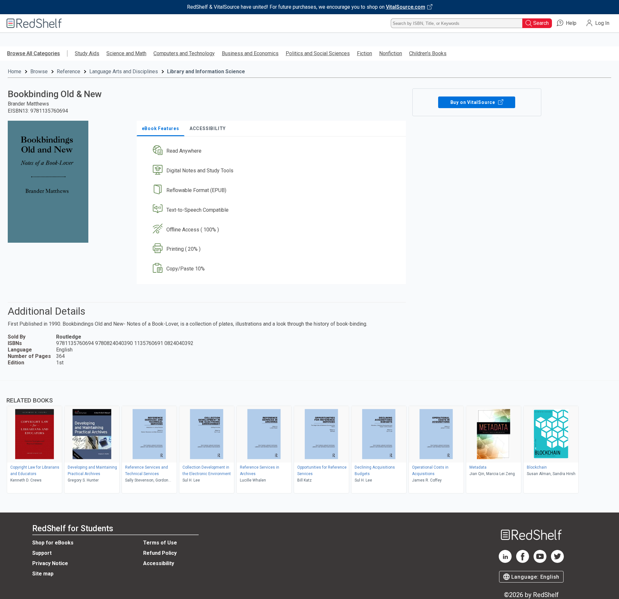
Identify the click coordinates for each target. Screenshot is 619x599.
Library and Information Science (206, 71)
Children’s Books (428, 53)
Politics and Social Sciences (318, 53)
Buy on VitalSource (473, 102)
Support (42, 553)
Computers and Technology (184, 53)
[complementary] (309, 437)
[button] (272, 151)
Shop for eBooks (53, 543)
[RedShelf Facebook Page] (522, 561)
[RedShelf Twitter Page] (557, 561)
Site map (43, 574)
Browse (39, 71)
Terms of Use (160, 543)
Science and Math (126, 53)
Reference (68, 71)
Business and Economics (250, 53)
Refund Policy (160, 553)
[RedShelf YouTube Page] (540, 561)
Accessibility (158, 563)
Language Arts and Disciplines (123, 71)
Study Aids (87, 53)
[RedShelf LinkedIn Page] (505, 561)
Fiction (364, 53)
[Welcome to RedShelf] (34, 23)
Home (14, 71)
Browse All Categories (33, 53)
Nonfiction (390, 53)
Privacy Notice (50, 563)
